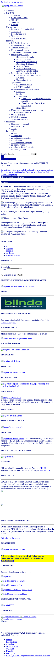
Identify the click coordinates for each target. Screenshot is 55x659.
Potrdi (20, 275)
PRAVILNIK (45, 470)
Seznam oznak (12, 646)
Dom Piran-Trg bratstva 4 (26, 64)
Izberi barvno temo (8, 159)
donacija (9, 251)
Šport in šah (16, 82)
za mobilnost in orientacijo (21, 138)
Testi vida (15, 36)
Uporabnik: (5, 267)
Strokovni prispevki (19, 38)
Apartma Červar (22, 66)
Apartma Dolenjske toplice (27, 71)
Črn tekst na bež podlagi (35, 172)
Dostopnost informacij (20, 124)
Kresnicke (20, 78)
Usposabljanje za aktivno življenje (25, 89)
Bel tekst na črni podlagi (43, 170)
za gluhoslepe (16, 140)
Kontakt (14, 25)
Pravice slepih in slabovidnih (22, 29)
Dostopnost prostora (19, 126)
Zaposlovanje (21, 96)
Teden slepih (16, 22)
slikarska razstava (13, 255)
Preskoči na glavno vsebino (12, 2)
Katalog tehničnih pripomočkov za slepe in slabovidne (28, 656)
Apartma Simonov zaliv (26, 68)
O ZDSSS (10, 13)
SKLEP (43, 468)
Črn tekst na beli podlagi (23, 170)
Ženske (19, 94)
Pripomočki (10, 131)
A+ (2, 156)
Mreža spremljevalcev (20, 50)
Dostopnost (10, 122)
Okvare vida (11, 27)
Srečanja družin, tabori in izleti (28, 75)
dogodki (9, 248)
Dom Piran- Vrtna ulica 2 (26, 62)
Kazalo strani (11, 642)
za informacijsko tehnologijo (22, 147)
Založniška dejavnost (19, 43)
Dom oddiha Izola (23, 59)
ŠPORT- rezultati (23, 87)
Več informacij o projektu (11, 538)
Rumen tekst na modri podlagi (13, 172)
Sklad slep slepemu (19, 117)
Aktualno (10, 11)
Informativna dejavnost (20, 45)
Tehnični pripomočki (19, 48)
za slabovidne (16, 135)
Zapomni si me (10, 275)
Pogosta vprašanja (18, 34)
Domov (9, 639)
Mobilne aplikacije (18, 149)
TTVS (13, 129)
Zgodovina (15, 15)
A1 (7, 246)
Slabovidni (20, 92)
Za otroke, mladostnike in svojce (24, 73)
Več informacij (7, 561)
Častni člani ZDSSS (19, 18)
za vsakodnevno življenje (21, 142)
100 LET (15, 20)
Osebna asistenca (18, 115)
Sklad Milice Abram (19, 119)
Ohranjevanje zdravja (20, 55)
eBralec (14, 133)
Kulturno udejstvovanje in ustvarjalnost (27, 110)
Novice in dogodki (8, 322)
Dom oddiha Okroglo (25, 57)
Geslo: (3, 270)
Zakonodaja (16, 31)
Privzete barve (7, 170)
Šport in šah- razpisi (24, 85)
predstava (10, 253)
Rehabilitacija (21, 108)
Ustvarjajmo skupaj (24, 80)
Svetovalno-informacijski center (24, 52)
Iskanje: (4, 154)
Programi (10, 41)
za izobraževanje (18, 145)
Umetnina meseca (23, 112)
